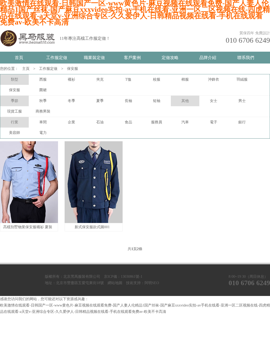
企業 (71, 122)
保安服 (72, 69)
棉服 (185, 79)
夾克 (100, 79)
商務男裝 (43, 111)
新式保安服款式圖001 (92, 227)
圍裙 (43, 90)
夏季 (100, 101)
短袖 (156, 101)
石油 (100, 122)
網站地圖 (115, 283)
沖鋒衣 (213, 79)
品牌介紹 (207, 57)
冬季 (71, 101)
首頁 (19, 57)
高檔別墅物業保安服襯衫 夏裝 (27, 227)
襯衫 (71, 79)
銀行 (242, 122)
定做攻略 (170, 57)
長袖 (128, 101)
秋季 (43, 101)
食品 (128, 122)
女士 (213, 101)
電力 (43, 133)
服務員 (156, 122)
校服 (156, 79)
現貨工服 (14, 111)
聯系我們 (245, 57)
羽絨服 (242, 79)
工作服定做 (56, 57)
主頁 (26, 69)
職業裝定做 (94, 57)
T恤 (128, 79)
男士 (242, 101)
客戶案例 (132, 57)
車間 (43, 122)
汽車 (185, 122)
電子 (213, 122)
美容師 (14, 133)
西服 (43, 79)
